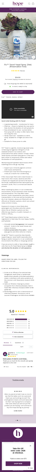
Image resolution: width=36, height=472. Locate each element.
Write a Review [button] (18, 332)
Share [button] (7, 366)
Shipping (15, 79)
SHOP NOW (18, 463)
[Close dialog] (30, 445)
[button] (29, 366)
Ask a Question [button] (18, 337)
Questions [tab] (18, 342)
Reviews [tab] (6, 342)
